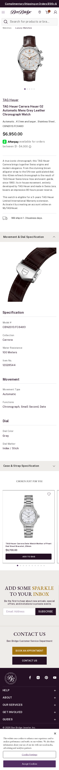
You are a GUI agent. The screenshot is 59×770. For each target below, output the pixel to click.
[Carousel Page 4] (31, 89)
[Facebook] (30, 678)
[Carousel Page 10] (44, 565)
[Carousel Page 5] (34, 89)
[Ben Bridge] (20, 12)
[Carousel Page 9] (41, 565)
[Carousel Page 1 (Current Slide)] (25, 89)
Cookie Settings (29, 754)
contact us (29, 660)
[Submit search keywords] (6, 21)
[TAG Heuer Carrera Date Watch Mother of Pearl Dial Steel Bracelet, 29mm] (28, 516)
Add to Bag (28, 556)
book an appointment (29, 650)
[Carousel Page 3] (29, 89)
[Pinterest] (46, 678)
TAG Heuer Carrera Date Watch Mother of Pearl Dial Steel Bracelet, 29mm (28, 544)
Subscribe (45, 611)
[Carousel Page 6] (32, 565)
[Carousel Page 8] (38, 565)
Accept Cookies (29, 763)
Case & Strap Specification (21, 465)
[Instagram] (38, 678)
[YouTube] (54, 678)
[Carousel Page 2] (27, 89)
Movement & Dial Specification (23, 236)
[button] (55, 12)
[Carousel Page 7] (35, 565)
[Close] (55, 733)
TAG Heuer (11, 100)
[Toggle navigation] (3, 12)
